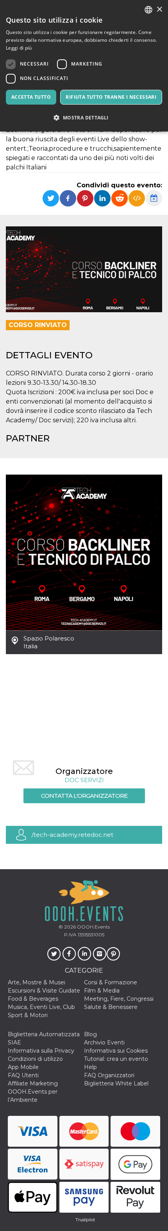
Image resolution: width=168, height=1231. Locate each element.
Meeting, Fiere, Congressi (119, 998)
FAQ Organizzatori (109, 1075)
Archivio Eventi (104, 1042)
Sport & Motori (28, 1015)
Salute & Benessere (111, 1006)
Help (90, 1067)
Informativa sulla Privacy (41, 1050)
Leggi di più (19, 47)
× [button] (159, 9)
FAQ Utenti (23, 1075)
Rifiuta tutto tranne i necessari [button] (111, 97)
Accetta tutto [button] (31, 97)
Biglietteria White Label (116, 1083)
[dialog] (84, 66)
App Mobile (23, 1067)
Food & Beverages (33, 998)
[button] (84, 118)
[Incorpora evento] (137, 198)
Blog (90, 1034)
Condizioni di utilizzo (35, 1058)
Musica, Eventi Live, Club (41, 1006)
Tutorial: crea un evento (116, 1058)
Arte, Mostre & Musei (36, 982)
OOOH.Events (93, 927)
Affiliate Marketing (33, 1083)
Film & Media (102, 990)
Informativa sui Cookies (116, 1050)
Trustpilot (85, 1219)
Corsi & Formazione (110, 982)
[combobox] (148, 10)
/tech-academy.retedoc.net (72, 834)
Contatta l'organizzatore (84, 795)
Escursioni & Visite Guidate (44, 990)
